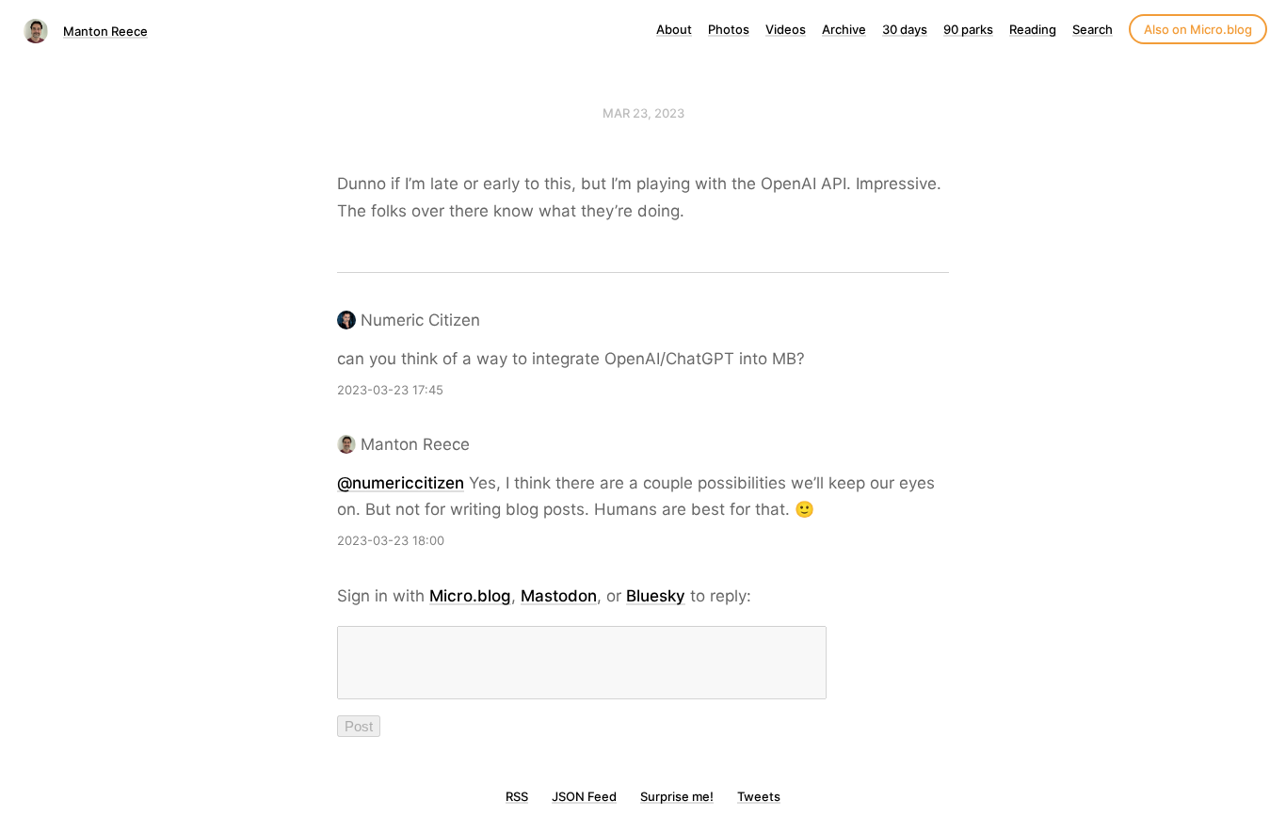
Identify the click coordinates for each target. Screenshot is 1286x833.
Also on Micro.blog (1198, 29)
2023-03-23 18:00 (390, 540)
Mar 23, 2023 (643, 112)
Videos (785, 29)
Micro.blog (470, 595)
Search (1092, 29)
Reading (1032, 29)
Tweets (758, 796)
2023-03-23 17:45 (390, 389)
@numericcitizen (400, 482)
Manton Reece (105, 31)
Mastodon (559, 595)
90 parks (968, 29)
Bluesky (655, 595)
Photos (728, 29)
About (674, 29)
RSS (517, 796)
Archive (844, 29)
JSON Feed (584, 796)
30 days (904, 29)
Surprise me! (677, 796)
